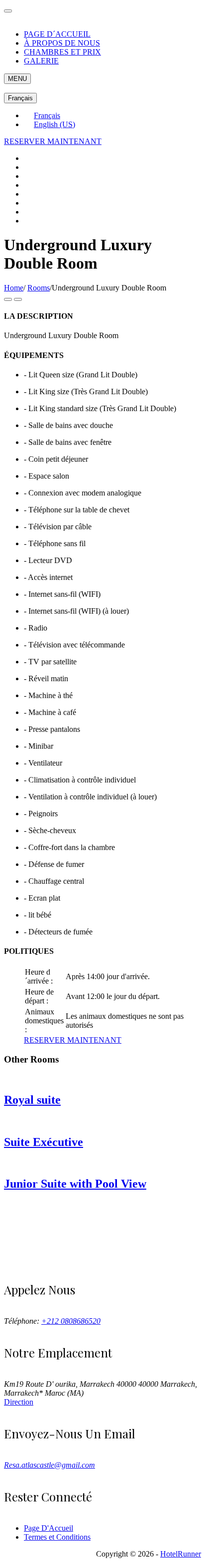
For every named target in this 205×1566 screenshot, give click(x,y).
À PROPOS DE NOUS (62, 43)
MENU (17, 78)
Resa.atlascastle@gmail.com (49, 1465)
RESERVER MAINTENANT (53, 141)
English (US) (54, 124)
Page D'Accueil (48, 1528)
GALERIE (41, 61)
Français (20, 98)
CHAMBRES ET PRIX (62, 52)
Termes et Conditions (57, 1537)
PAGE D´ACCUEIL (57, 34)
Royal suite (32, 1099)
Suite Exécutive (43, 1142)
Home (13, 288)
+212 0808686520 (71, 1321)
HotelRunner (180, 1554)
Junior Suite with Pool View (75, 1183)
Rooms (38, 288)
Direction (18, 1402)
